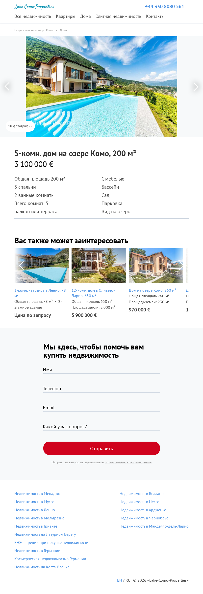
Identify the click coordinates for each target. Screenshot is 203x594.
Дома (85, 16)
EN (119, 580)
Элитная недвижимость (118, 16)
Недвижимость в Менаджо (37, 493)
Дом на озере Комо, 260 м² (152, 290)
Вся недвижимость (32, 16)
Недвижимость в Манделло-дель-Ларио (154, 526)
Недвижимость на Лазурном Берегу (45, 534)
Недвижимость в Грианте (35, 526)
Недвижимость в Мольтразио (39, 517)
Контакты (155, 16)
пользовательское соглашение (128, 462)
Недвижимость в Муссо (34, 501)
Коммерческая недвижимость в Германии (50, 558)
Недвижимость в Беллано (142, 493)
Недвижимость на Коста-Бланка (42, 566)
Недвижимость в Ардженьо (143, 509)
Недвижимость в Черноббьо (144, 517)
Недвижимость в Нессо (139, 501)
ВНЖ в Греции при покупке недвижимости (51, 542)
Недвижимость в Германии (37, 550)
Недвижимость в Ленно (34, 509)
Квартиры (65, 16)
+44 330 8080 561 (164, 6)
